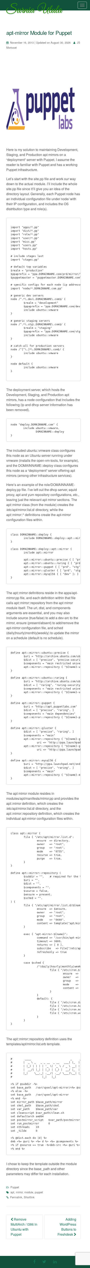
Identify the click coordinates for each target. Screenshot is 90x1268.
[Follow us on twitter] (44, 1261)
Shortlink (29, 1197)
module (28, 1192)
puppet (39, 1192)
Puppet (14, 1187)
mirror (19, 1192)
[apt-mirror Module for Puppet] (43, 102)
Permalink (16, 1197)
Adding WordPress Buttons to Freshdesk (67, 1227)
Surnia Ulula (34, 11)
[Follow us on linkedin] (55, 1261)
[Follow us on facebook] (34, 1261)
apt (12, 1192)
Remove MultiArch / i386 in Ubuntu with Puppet (24, 1227)
